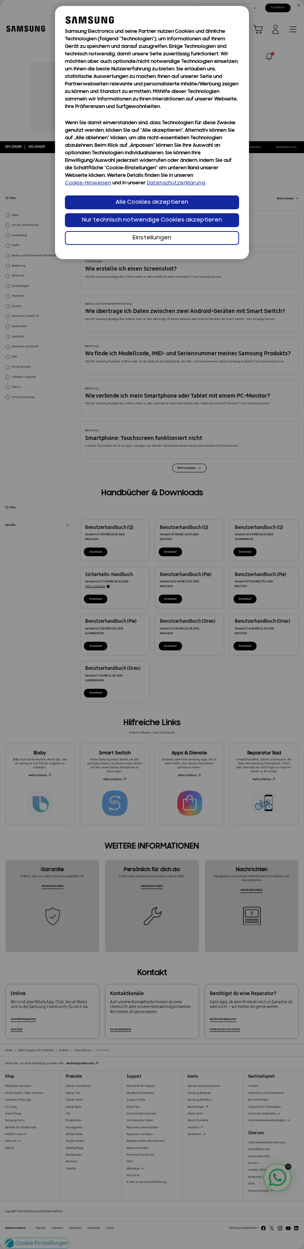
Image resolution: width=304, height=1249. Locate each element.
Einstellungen (152, 238)
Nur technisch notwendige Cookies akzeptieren (152, 220)
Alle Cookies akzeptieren (152, 202)
